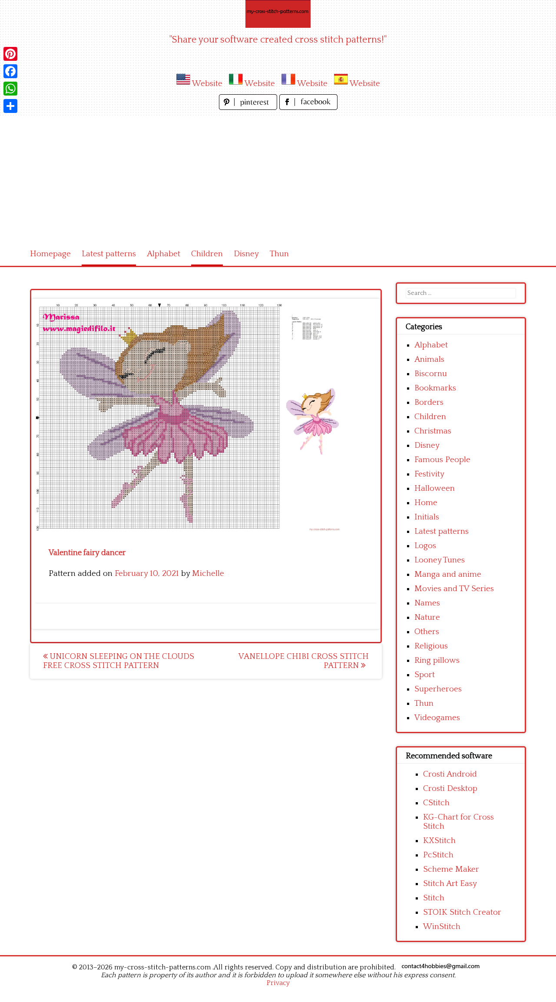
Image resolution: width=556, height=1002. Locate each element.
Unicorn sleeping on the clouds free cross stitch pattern (118, 661)
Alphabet (163, 253)
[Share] (10, 106)
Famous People (442, 459)
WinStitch (441, 926)
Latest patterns (109, 253)
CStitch (436, 802)
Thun (279, 253)
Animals (429, 359)
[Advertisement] (278, 177)
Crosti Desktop (450, 788)
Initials (426, 517)
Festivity (429, 474)
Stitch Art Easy (450, 883)
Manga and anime (447, 574)
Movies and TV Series (454, 588)
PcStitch (438, 855)
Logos (425, 545)
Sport (424, 674)
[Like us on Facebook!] (308, 107)
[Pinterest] (10, 54)
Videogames (437, 717)
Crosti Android (450, 774)
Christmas (432, 431)
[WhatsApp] (10, 88)
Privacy (278, 983)
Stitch (433, 898)
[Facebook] (10, 71)
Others (426, 631)
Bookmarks (435, 388)
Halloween (434, 488)
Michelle (208, 573)
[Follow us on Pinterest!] (249, 107)
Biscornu (430, 373)
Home (425, 502)
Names (427, 603)
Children (207, 253)
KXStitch (439, 840)
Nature (427, 617)
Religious (431, 646)
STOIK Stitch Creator (462, 912)
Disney (246, 253)
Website (207, 83)
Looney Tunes (439, 560)
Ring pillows (437, 660)
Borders (428, 402)
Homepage (50, 253)
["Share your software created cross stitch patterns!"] (278, 14)
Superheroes (438, 689)
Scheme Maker (451, 869)
